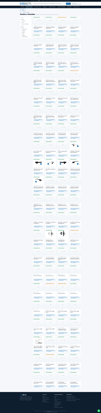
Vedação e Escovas (52, 6)
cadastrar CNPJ (78, 4)
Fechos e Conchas (29, 6)
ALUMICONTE (24, 29)
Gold (23, 22)
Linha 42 (55, 400)
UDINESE (23, 35)
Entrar (73, 4)
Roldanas (22, 6)
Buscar (68, 3)
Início (21, 12)
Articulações (69, 6)
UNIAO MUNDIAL (25, 36)
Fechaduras (45, 6)
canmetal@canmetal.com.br (71, 397)
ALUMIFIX (23, 30)
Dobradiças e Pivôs (37, 6)
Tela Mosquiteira (57, 404)
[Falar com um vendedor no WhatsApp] (98, 410)
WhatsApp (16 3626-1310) (70, 396)
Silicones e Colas (76, 6)
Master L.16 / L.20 (57, 399)
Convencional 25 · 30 (57, 401)
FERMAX (23, 32)
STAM (23, 33)
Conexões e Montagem (61, 6)
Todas (23, 19)
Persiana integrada (57, 403)
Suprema (55, 396)
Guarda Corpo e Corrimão (58, 407)
